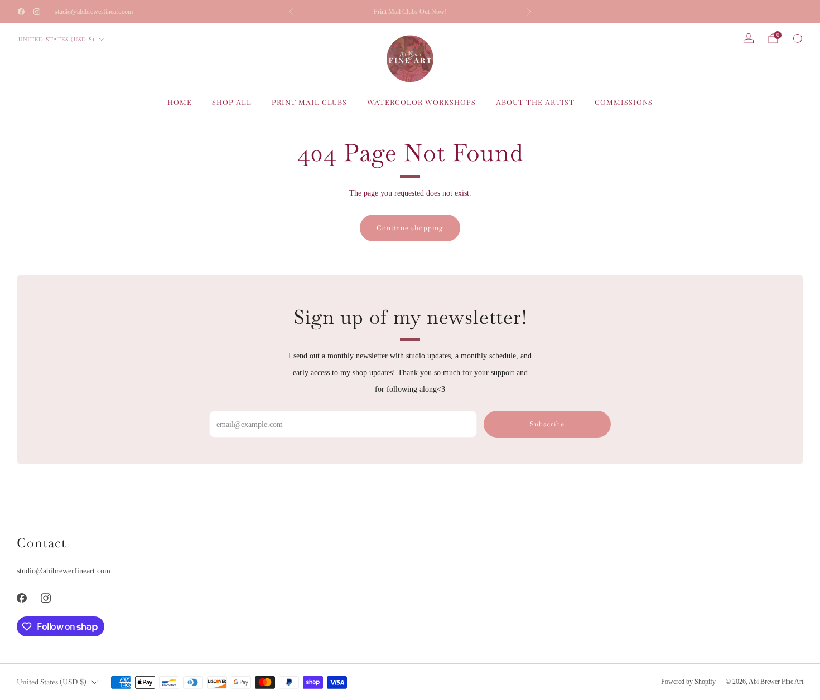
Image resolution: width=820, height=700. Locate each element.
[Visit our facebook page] (21, 12)
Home (179, 102)
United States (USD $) (56, 39)
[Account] (748, 38)
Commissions (624, 102)
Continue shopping (410, 227)
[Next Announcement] (529, 11)
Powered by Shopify (688, 681)
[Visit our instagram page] (37, 12)
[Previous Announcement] (290, 11)
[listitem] (410, 12)
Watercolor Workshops (421, 102)
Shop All (232, 102)
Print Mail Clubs (309, 102)
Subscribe (547, 424)
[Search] (797, 38)
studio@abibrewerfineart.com (94, 12)
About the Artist (535, 102)
